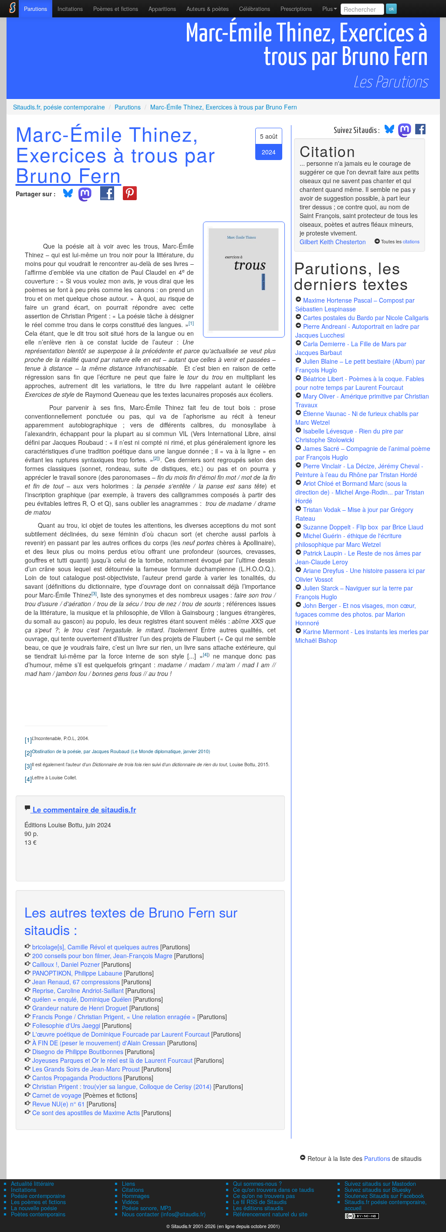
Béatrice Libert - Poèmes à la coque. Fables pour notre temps (359, 383)
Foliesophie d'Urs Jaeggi (66, 1025)
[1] (28, 739)
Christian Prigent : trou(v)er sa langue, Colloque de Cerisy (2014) (122, 1086)
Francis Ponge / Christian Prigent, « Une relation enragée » (114, 1016)
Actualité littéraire (32, 1184)
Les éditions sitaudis (258, 1208)
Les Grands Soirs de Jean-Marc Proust (86, 1069)
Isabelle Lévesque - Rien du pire (349, 435)
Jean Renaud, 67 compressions (76, 981)
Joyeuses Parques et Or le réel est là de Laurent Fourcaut (113, 1060)
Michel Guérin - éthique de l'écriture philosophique (348, 540)
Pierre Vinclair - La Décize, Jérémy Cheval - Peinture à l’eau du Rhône (359, 470)
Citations (133, 1190)
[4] (28, 779)
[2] (28, 752)
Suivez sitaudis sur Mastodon (380, 1184)
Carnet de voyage (56, 1095)
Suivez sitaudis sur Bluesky (378, 1190)
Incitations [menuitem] (70, 9)
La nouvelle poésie (34, 1208)
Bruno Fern (69, 174)
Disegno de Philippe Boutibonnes (77, 1051)
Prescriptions (296, 9)
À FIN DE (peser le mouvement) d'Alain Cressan (99, 1042)
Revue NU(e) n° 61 (58, 1103)
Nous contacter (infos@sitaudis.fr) (164, 1214)
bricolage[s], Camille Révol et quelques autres (95, 946)
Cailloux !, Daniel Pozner (66, 964)
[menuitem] (35, 8)
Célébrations (254, 9)
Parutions (35, 9)
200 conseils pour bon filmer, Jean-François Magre (102, 955)
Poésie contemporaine (38, 1196)
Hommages (135, 1196)
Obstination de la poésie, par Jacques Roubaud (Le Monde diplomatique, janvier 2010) (121, 751)
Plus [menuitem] (327, 9)
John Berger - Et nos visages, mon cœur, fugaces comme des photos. (355, 614)
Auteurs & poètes (207, 9)
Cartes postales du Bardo (366, 317)
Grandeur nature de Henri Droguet (80, 1007)
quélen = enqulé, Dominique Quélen (82, 999)
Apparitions (162, 9)
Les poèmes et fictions (38, 1202)
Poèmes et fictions (115, 9)
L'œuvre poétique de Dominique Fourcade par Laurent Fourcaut (120, 1034)
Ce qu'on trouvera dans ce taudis (273, 1190)
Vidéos (130, 1202)
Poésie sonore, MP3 (146, 1208)
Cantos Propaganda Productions (77, 1077)
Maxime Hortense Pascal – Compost (355, 304)
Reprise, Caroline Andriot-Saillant (78, 990)
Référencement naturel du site (270, 1214)
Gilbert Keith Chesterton (333, 241)
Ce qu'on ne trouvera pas (264, 1196)
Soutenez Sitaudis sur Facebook (384, 1196)
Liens (128, 1184)
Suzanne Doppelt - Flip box (363, 526)
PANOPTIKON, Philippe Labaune (77, 973)
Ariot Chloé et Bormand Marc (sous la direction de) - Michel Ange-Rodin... (359, 492)
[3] (28, 765)
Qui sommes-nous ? (257, 1184)
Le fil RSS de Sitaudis (260, 1202)
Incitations (23, 1190)
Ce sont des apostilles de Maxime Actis (86, 1112)
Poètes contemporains (38, 1214)
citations (411, 241)
